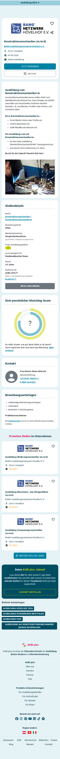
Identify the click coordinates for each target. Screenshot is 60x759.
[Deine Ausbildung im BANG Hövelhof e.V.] (30, 28)
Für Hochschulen (30, 696)
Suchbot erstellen (30, 592)
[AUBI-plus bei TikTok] (39, 719)
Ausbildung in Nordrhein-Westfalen (23, 614)
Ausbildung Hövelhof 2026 (18, 608)
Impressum (8, 740)
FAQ (30, 679)
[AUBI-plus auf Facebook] (17, 719)
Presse (54, 740)
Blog (11, 744)
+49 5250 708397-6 (29, 378)
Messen (30, 744)
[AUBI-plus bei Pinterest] (26, 719)
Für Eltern (30, 705)
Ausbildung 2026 (29, 2)
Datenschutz (31, 740)
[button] (30, 66)
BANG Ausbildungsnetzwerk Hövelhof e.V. (24, 46)
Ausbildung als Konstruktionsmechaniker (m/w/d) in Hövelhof (29, 626)
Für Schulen (30, 700)
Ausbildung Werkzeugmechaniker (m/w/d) (26, 457)
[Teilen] (51, 32)
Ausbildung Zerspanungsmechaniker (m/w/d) (23, 532)
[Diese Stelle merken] (52, 23)
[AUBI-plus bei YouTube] (30, 719)
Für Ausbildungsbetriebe (30, 692)
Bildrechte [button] (43, 740)
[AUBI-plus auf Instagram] (21, 719)
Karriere (30, 671)
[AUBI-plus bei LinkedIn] (34, 719)
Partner (29, 675)
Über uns (30, 666)
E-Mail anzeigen (28, 382)
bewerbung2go (14, 421)
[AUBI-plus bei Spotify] (43, 719)
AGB (19, 740)
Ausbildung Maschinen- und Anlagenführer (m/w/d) (26, 493)
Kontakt (49, 744)
